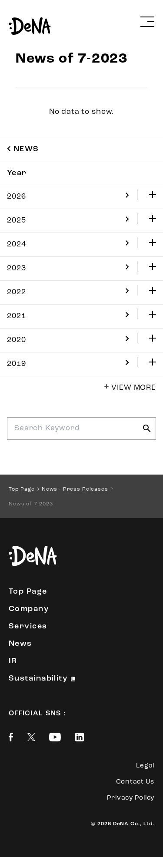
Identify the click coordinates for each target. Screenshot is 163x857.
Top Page (28, 592)
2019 (16, 364)
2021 (16, 316)
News (20, 644)
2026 (16, 196)
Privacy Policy (131, 798)
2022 (16, 292)
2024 (16, 244)
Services (28, 627)
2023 (16, 268)
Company (29, 609)
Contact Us (135, 782)
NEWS (26, 149)
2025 (16, 220)
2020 (16, 340)
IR (13, 661)
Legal (145, 766)
